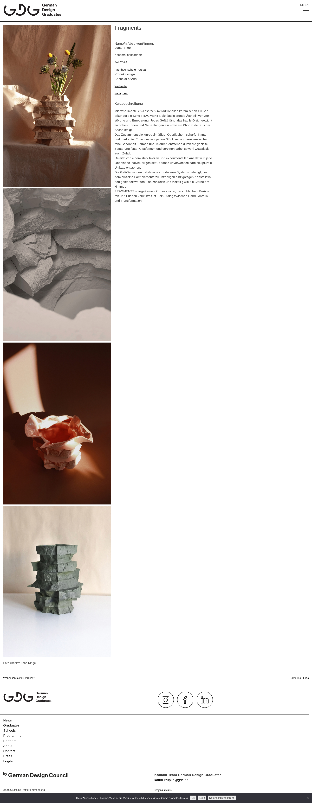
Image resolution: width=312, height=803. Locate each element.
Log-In (8, 761)
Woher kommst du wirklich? (19, 678)
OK (193, 798)
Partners (9, 741)
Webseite (121, 86)
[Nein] (308, 798)
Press (7, 756)
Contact (9, 751)
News (7, 720)
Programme (12, 735)
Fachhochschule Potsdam (131, 69)
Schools (9, 730)
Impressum (163, 790)
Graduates (11, 725)
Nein (202, 798)
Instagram (121, 93)
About (7, 746)
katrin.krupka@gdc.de (171, 780)
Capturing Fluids (299, 678)
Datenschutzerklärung (221, 798)
